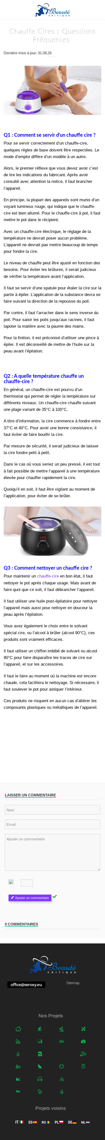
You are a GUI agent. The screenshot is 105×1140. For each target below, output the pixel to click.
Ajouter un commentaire (32, 898)
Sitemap (72, 983)
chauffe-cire (48, 576)
